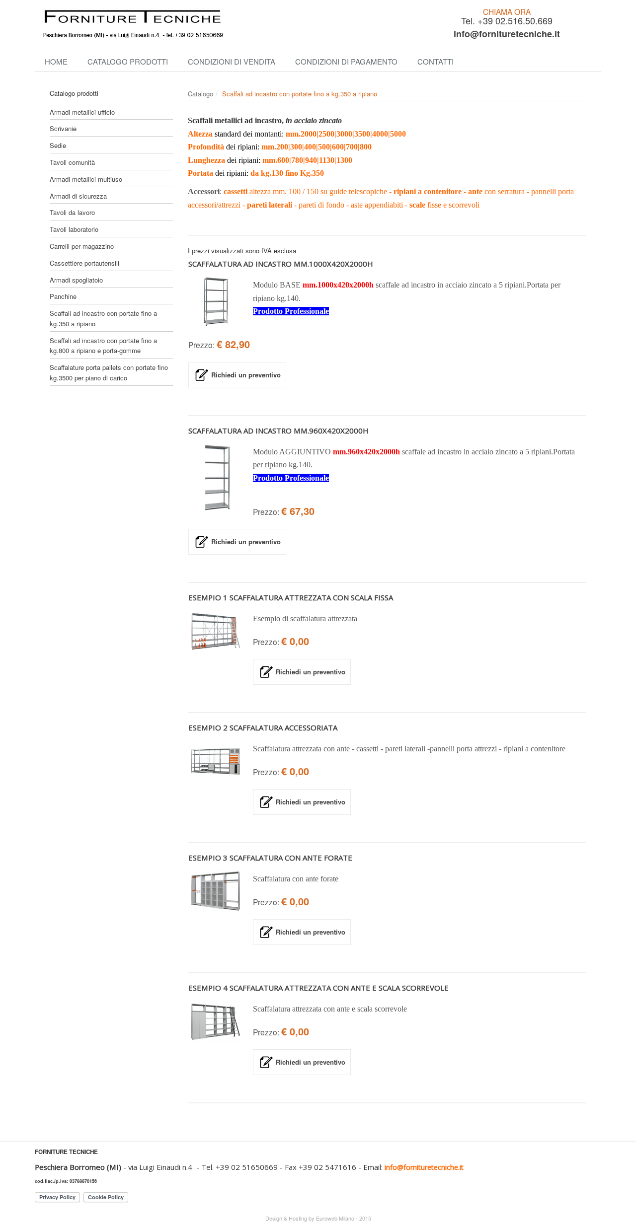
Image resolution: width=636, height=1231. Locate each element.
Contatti (435, 61)
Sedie (58, 145)
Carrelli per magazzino (82, 246)
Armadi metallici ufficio (82, 112)
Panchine (63, 296)
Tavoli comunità (72, 162)
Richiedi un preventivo (246, 374)
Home (56, 61)
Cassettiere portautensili (84, 263)
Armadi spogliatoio (76, 280)
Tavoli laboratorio (74, 229)
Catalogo (200, 93)
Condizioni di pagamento (346, 61)
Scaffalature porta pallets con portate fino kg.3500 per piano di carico (109, 372)
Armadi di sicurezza (78, 196)
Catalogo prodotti (127, 61)
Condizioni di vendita (231, 61)
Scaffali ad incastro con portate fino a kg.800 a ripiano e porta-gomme (103, 346)
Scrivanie (63, 128)
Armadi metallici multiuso (86, 179)
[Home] (223, 23)
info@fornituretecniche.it (507, 33)
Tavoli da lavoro (72, 212)
